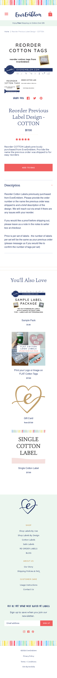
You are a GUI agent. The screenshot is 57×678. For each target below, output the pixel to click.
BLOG (28, 553)
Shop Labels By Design (28, 535)
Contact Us (28, 589)
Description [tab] (12, 185)
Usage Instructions (28, 585)
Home (6, 31)
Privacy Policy (28, 656)
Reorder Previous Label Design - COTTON (28, 31)
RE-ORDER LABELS (28, 549)
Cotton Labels (28, 540)
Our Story (28, 567)
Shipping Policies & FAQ (28, 571)
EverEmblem (31, 650)
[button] (23, 139)
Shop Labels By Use (28, 531)
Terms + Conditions (28, 662)
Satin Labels (28, 544)
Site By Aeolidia (28, 667)
